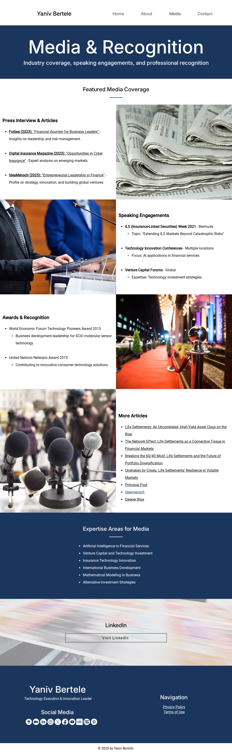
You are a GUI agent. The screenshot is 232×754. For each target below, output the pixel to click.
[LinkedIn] (43, 722)
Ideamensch (135, 492)
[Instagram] (50, 722)
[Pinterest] (94, 722)
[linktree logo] (29, 722)
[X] (58, 722)
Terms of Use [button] (174, 712)
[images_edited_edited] (87, 722)
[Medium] (36, 722)
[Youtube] (72, 722)
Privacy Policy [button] (174, 707)
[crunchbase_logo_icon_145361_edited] (79, 722)
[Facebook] (65, 722)
